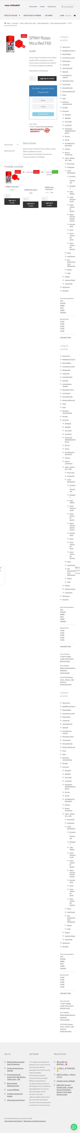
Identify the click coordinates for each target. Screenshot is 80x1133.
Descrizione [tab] (8, 145)
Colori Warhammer (43, 23)
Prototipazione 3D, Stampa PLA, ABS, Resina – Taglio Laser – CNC (16, 1077)
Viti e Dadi (68, 122)
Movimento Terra (68, 81)
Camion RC (65, 65)
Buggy (69, 656)
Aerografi (68, 115)
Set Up (67, 140)
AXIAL (62, 308)
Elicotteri (65, 291)
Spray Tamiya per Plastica (58, 23)
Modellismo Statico (68, 51)
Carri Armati (66, 84)
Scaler (68, 661)
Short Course (69, 659)
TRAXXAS (63, 312)
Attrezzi (67, 149)
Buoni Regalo (66, 54)
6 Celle (62, 331)
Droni (64, 95)
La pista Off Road (13, 1090)
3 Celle (62, 324)
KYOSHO (63, 303)
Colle (68, 273)
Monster (62, 661)
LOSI (61, 301)
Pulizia (69, 270)
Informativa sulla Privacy (16, 1100)
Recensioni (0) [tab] (9, 151)
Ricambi (65, 107)
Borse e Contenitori (68, 154)
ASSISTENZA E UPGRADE (32, 15)
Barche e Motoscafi (68, 91)
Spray (71, 230)
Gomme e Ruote (70, 280)
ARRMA (62, 305)
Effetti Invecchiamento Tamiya (72, 218)
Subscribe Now (43, 114)
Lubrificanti (71, 256)
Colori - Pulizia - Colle (67, 680)
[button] (74, 1127)
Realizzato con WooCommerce (35, 1121)
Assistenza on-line (68, 58)
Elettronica (66, 287)
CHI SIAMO (48, 15)
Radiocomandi (65, 668)
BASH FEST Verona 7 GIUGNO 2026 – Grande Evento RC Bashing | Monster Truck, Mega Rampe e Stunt (65, 1090)
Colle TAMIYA (72, 193)
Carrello (42, 6)
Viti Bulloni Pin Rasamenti (69, 144)
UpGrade (65, 72)
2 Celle (62, 321)
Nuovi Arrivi (66, 47)
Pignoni (67, 277)
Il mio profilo (33, 6)
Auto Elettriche (67, 68)
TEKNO (62, 310)
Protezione (70, 167)
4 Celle (62, 326)
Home (8, 23)
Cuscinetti (68, 125)
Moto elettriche (67, 88)
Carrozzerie (68, 284)
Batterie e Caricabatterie (67, 103)
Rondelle (68, 118)
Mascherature (72, 225)
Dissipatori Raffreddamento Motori (70, 131)
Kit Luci (67, 136)
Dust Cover (70, 164)
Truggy (62, 659)
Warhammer (66, 61)
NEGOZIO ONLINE (10, 15)
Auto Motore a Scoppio (67, 76)
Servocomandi (64, 673)
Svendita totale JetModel (66, 1081)
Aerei (64, 98)
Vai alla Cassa (52, 6)
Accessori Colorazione (72, 179)
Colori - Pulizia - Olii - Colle (28, 23)
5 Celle (62, 328)
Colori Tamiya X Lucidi (73, 199)
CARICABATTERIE (65, 337)
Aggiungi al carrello (47, 78)
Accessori (15, 23)
